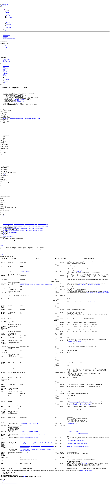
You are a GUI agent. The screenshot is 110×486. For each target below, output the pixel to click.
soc (69, 311)
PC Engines (5, 37)
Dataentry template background (18, 101)
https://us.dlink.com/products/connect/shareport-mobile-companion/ (32, 434)
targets (68, 302)
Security (4, 52)
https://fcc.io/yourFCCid (76, 271)
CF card (4, 232)
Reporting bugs (5, 60)
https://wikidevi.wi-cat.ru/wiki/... (73, 431)
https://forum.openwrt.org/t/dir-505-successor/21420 (29, 423)
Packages (4, 46)
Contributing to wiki (6, 61)
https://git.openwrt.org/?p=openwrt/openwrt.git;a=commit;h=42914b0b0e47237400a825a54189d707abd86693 (36, 284)
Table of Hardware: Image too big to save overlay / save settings (97, 292)
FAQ (4, 53)
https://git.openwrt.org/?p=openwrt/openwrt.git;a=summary (89, 284)
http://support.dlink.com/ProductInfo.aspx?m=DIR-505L (30, 437)
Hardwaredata (5, 36)
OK (79, 470)
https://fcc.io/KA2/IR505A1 (25, 271)
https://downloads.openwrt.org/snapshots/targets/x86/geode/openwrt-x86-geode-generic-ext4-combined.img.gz (23, 228)
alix (3, 215)
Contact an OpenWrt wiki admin (21, 99)
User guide (7, 50)
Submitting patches (6, 59)
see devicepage (15, 232)
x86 (3, 126)
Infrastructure (5, 68)
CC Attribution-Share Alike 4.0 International (8, 483)
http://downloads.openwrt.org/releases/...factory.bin (76, 440)
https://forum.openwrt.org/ (72, 423)
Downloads (5, 47)
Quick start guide (8, 49)
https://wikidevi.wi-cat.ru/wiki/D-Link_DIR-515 (29, 431)
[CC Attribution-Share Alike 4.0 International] (2, 480)
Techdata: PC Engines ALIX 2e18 (9, 38)
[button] (4, 9)
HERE (24, 476)
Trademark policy (6, 73)
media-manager (84, 463)
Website (4, 72)
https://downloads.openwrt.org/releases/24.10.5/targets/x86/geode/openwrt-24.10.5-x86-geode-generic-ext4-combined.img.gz (25, 224)
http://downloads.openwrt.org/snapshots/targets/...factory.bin (78, 446)
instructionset (71, 306)
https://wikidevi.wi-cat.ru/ (83, 433)
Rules (4, 67)
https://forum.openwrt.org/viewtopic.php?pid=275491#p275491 (80, 402)
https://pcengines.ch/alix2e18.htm (9, 222)
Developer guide (8, 51)
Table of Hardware (6, 35)
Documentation (5, 48)
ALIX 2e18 (5, 217)
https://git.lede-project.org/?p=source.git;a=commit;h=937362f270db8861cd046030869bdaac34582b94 (21, 118)
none (4, 174)
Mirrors (4, 69)
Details (1, 245)
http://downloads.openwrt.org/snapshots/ (97, 301)
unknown (4, 124)
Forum (4, 55)
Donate (4, 70)
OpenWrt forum (105, 291)
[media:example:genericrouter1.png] (8, 236)
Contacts (4, 75)
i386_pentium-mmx (6, 131)
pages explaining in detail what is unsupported (85, 293)
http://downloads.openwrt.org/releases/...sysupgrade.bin (77, 443)
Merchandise (5, 71)
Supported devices (6, 45)
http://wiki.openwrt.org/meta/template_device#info (76, 341)
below (17, 100)
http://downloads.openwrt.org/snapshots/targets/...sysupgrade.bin (79, 449)
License (4, 74)
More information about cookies (86, 470)
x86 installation (9, 232)
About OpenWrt (6, 66)
